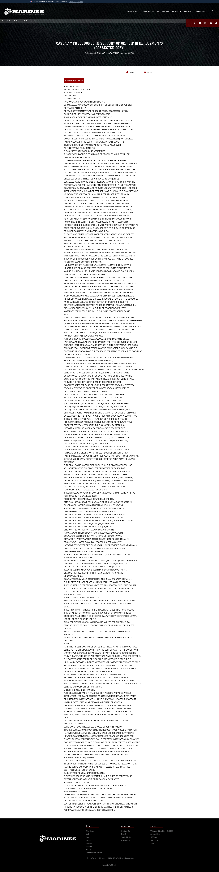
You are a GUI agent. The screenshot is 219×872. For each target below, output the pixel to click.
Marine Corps (58, 838)
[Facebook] (189, 23)
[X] (194, 23)
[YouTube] (200, 23)
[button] (77, 2)
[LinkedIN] (211, 23)
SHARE (132, 72)
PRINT (150, 72)
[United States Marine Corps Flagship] (24, 11)
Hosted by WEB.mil (109, 865)
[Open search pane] (212, 11)
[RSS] (216, 23)
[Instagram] (205, 23)
